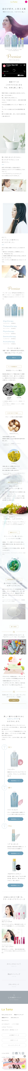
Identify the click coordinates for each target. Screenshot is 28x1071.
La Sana (14, 1)
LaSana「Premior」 (7, 1027)
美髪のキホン (5, 1017)
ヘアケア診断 (15, 1024)
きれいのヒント (15, 1017)
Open (14, 700)
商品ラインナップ (18, 1014)
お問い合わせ (5, 1030)
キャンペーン (5, 1020)
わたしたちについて (7, 1014)
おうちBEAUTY (6, 1024)
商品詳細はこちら (15, 780)
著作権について (14, 1030)
